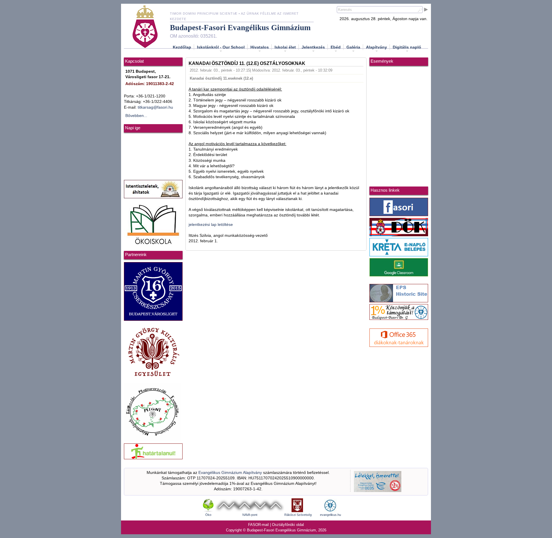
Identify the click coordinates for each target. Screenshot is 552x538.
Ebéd (336, 47)
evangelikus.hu (330, 514)
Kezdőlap (182, 47)
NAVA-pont (249, 514)
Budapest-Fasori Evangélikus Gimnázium (240, 27)
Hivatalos (259, 47)
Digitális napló (407, 47)
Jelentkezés (313, 47)
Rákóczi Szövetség (298, 514)
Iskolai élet (285, 47)
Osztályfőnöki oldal (288, 524)
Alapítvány (376, 47)
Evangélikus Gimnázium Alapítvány (230, 472)
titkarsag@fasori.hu (155, 107)
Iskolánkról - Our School (221, 47)
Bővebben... (136, 116)
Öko (208, 514)
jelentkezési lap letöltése (211, 224)
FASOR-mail (258, 524)
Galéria (353, 47)
